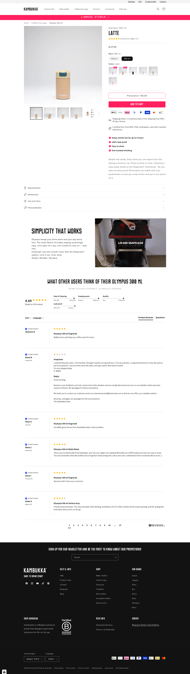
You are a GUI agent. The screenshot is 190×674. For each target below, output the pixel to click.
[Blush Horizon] (113, 71)
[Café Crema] (123, 71)
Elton (134, 584)
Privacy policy (70, 668)
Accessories (101, 603)
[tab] (145, 318)
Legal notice (109, 668)
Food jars (100, 584)
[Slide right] (99, 113)
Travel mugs (101, 580)
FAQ (140, 1)
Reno (134, 594)
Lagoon (135, 580)
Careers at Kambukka (105, 629)
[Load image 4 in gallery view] (76, 113)
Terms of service (83, 668)
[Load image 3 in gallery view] (63, 113)
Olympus (136, 603)
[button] (158, 9)
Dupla (134, 575)
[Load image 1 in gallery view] (36, 113)
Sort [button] (27, 318)
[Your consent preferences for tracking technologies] (4, 672)
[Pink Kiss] (113, 81)
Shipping (64, 589)
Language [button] (37, 318)
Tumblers (100, 589)
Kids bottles (101, 594)
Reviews (131, 1)
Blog (62, 594)
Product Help (150, 1)
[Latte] (153, 71)
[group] (38, 300)
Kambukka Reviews (104, 625)
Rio (133, 589)
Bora (134, 607)
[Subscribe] (115, 557)
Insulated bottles (103, 598)
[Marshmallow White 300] (143, 71)
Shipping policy (97, 668)
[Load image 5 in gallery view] (90, 113)
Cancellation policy (122, 668)
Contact (163, 1)
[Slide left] (27, 113)
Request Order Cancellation (145, 624)
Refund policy (58, 668)
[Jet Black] (133, 71)
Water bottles (102, 575)
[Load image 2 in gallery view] (50, 113)
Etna (134, 598)
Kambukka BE (33, 668)
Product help (65, 580)
